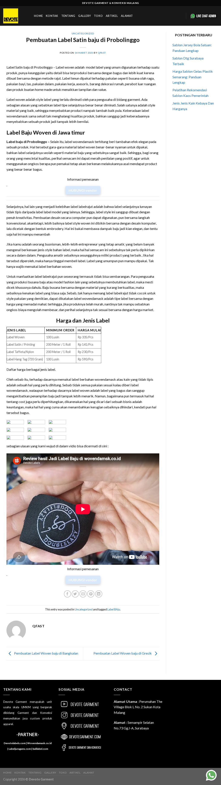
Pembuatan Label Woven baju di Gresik (122, 653)
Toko (98, 16)
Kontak (52, 16)
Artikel (112, 16)
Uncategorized (83, 33)
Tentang (68, 16)
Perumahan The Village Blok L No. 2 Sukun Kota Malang (138, 706)
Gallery (84, 16)
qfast (102, 52)
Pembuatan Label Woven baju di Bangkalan (45, 653)
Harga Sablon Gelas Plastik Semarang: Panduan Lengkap (192, 76)
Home (38, 16)
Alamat (127, 16)
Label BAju (113, 609)
